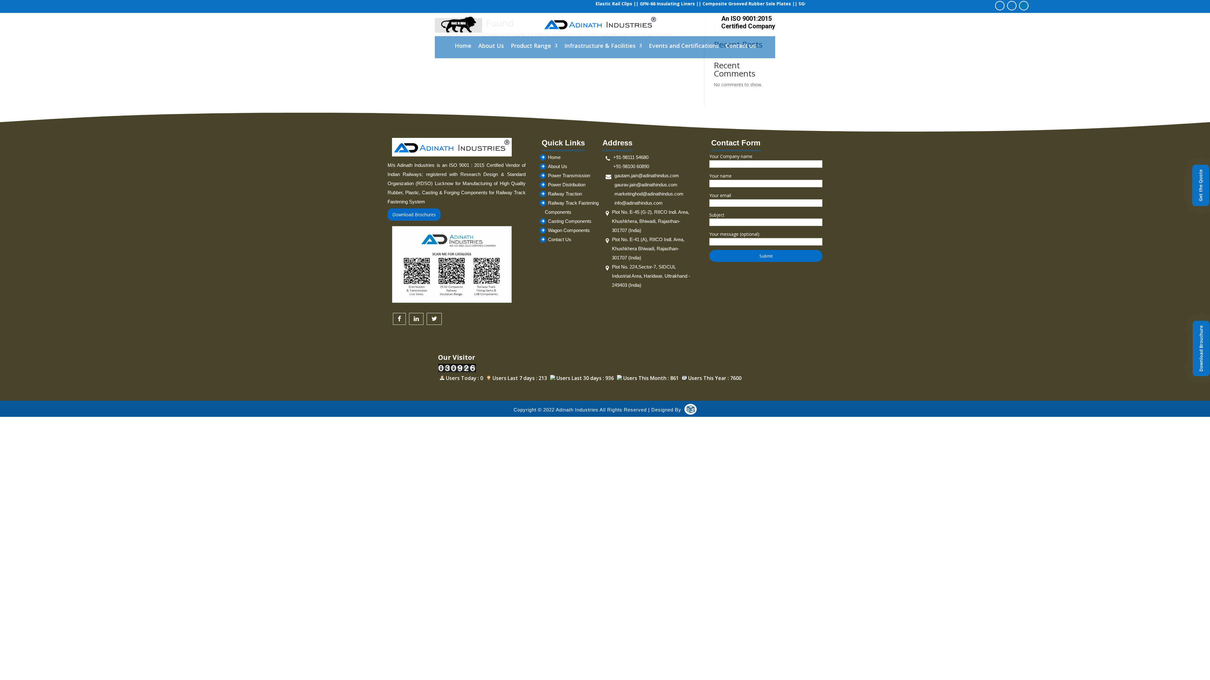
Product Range (531, 46)
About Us (491, 46)
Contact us (741, 46)
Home (463, 46)
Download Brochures (414, 215)
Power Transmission (569, 175)
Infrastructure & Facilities (600, 46)
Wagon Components (569, 230)
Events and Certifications (684, 46)
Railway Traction (565, 193)
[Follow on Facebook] (1000, 5)
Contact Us (559, 239)
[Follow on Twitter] (1012, 5)
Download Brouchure (1201, 348)
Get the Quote (1201, 185)
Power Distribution (566, 184)
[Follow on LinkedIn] (1023, 5)
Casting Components (569, 221)
